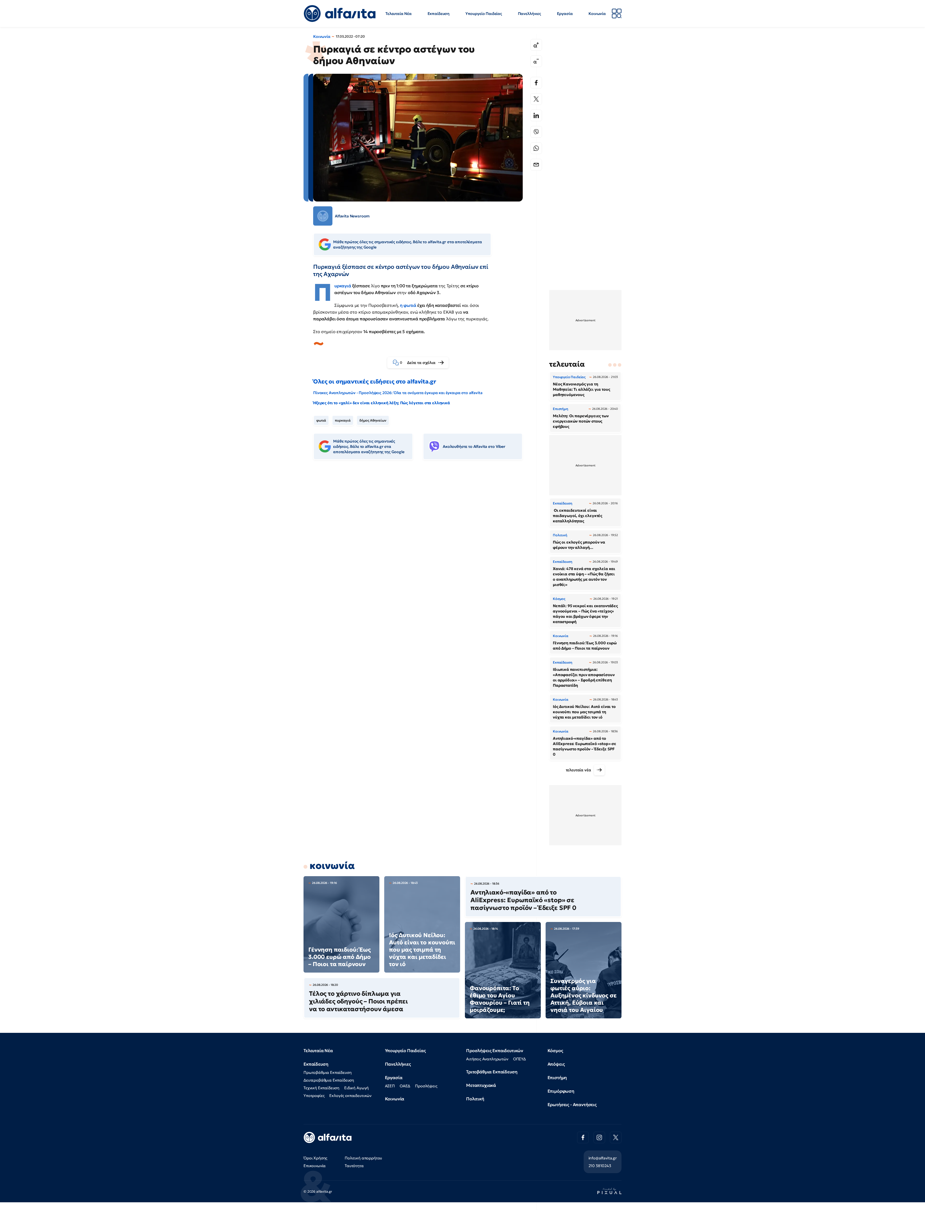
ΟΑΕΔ (405, 1085)
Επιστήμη (557, 1077)
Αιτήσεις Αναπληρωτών (487, 1058)
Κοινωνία (597, 13)
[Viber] (536, 131)
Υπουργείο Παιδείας (483, 13)
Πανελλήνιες (529, 13)
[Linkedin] (536, 115)
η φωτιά (408, 305)
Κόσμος (555, 1050)
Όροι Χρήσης (315, 1158)
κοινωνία (332, 866)
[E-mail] (536, 164)
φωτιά (321, 420)
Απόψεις (556, 1064)
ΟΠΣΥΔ (519, 1058)
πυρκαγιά (343, 420)
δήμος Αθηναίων (372, 420)
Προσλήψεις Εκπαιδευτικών (494, 1050)
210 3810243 (599, 1165)
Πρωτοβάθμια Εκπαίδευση (327, 1072)
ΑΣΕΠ (390, 1085)
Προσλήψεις (426, 1085)
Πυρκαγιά (342, 286)
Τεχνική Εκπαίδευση (321, 1087)
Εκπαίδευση (438, 13)
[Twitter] (536, 99)
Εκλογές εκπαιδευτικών (350, 1095)
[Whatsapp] (536, 148)
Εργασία (565, 13)
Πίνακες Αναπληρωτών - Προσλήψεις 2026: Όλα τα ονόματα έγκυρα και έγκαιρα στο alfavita (397, 392)
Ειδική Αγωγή (356, 1087)
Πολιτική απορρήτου (363, 1158)
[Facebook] (536, 82)
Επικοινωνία (315, 1165)
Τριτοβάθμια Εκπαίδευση (491, 1072)
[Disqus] (422, 537)
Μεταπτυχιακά (481, 1085)
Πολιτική (475, 1099)
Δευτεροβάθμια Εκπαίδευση (329, 1080)
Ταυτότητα (354, 1165)
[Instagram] (599, 1137)
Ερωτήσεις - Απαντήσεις (572, 1104)
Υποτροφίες (314, 1095)
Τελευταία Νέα (398, 13)
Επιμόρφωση (561, 1091)
